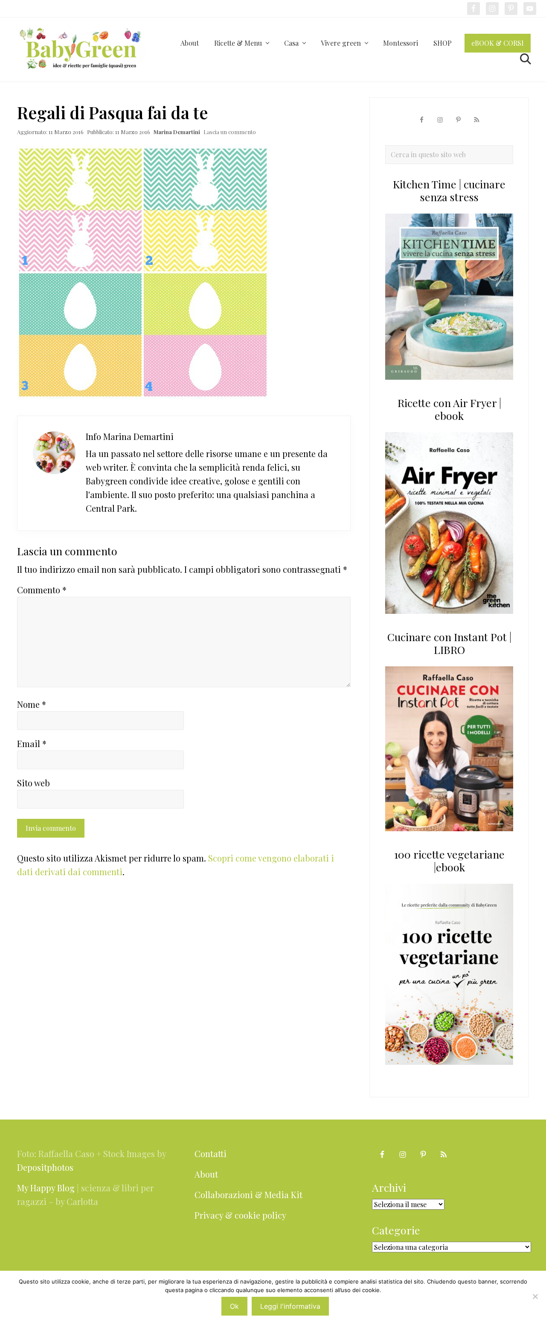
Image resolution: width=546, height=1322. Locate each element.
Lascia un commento (229, 131)
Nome (31, 704)
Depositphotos (45, 1167)
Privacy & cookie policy (240, 1215)
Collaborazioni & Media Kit (248, 1194)
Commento (42, 589)
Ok (234, 1306)
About (206, 1174)
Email (31, 743)
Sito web (33, 783)
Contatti (211, 1153)
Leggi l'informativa (290, 1306)
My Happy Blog (46, 1187)
